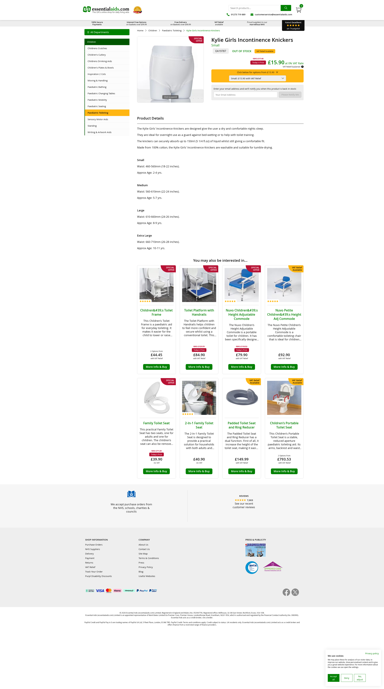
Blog (141, 571)
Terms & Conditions (149, 558)
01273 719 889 (238, 14)
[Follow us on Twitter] (295, 595)
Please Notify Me (290, 94)
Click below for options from (255, 72)
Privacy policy (372, 653)
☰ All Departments (98, 32)
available (219, 23)
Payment (89, 558)
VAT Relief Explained (291, 66)
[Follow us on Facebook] (287, 595)
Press (141, 562)
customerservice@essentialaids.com (273, 14)
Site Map (143, 553)
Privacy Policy (146, 567)
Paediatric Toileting (172, 30)
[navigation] (106, 32)
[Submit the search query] (286, 8)
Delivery (89, 553)
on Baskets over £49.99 (180, 23)
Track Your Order (94, 571)
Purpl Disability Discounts (98, 576)
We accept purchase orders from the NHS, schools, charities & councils (131, 507)
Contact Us (144, 549)
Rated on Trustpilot (293, 25)
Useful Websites (147, 576)
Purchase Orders (93, 544)
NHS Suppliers (92, 549)
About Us (143, 544)
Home (140, 30)
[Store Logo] (106, 10)
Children (152, 30)
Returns (89, 562)
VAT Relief (90, 567)
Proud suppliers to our (257, 23)
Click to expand (170, 97)
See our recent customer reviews (244, 505)
